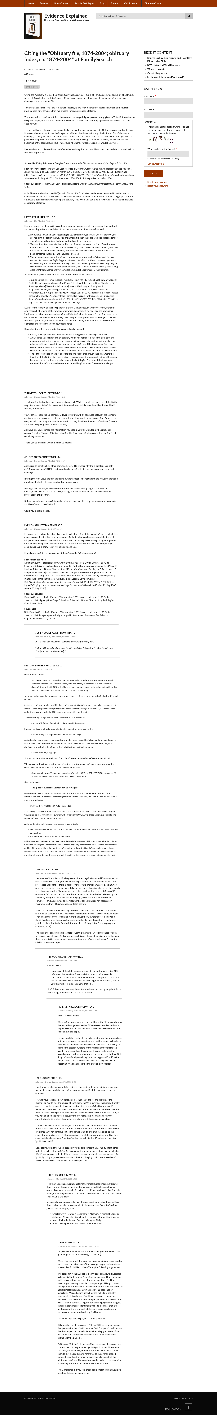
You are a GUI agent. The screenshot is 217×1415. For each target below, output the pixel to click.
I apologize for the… (48, 1077)
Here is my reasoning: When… (76, 1006)
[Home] (33, 25)
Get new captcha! (155, 163)
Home (30, 3)
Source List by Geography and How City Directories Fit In (169, 60)
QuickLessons (131, 3)
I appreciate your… (69, 1242)
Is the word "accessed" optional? (165, 77)
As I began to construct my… (43, 457)
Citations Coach (153, 3)
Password (149, 109)
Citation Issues (32, 87)
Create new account (157, 182)
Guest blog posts (157, 73)
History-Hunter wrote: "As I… (43, 665)
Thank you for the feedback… (43, 393)
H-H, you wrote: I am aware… (64, 956)
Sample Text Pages (84, 3)
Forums (114, 3)
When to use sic (156, 69)
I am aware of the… (47, 869)
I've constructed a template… (44, 525)
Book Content (61, 3)
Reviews (44, 3)
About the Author (183, 1398)
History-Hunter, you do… (40, 217)
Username (149, 96)
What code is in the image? (161, 149)
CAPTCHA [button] (150, 122)
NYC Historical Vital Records (163, 65)
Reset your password (157, 185)
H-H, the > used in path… (61, 1174)
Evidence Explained (66, 16)
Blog (102, 3)
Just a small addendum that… (55, 632)
